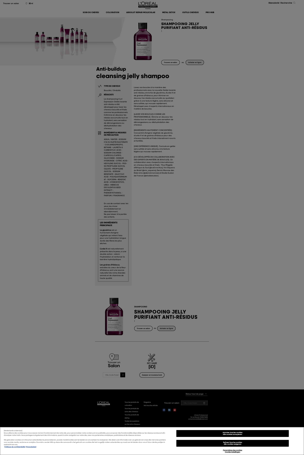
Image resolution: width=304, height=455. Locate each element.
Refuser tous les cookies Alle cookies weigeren (232, 443)
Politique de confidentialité (14, 447)
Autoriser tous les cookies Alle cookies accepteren (232, 433)
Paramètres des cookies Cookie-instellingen (232, 451)
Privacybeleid (31, 447)
